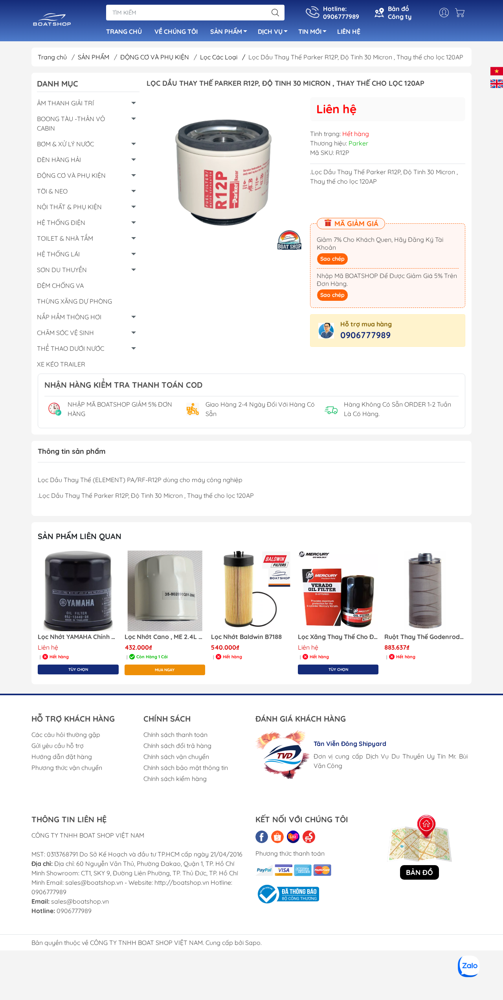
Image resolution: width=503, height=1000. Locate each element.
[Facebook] (261, 837)
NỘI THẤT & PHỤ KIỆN (69, 207)
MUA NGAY (164, 669)
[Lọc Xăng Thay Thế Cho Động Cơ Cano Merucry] (338, 591)
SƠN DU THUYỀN (62, 270)
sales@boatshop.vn (80, 901)
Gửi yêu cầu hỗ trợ (57, 746)
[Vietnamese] (496, 70)
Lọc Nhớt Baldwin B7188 (246, 637)
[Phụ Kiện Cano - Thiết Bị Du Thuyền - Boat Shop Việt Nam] (52, 21)
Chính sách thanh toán (175, 734)
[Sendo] (309, 837)
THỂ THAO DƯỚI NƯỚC (70, 348)
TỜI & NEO (52, 191)
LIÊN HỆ (348, 31)
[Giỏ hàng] (462, 12)
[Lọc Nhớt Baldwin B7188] (251, 591)
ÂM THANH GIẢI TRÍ (65, 103)
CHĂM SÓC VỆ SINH (65, 333)
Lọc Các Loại (222, 57)
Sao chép (332, 258)
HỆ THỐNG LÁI (58, 254)
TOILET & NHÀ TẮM (65, 238)
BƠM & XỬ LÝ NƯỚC (65, 144)
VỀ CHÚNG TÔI (176, 31)
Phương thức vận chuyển (66, 768)
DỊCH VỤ (270, 31)
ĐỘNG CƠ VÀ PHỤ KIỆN (155, 57)
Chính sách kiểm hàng (175, 779)
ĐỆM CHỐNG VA (60, 285)
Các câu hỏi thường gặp (65, 734)
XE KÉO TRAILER (61, 364)
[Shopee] (277, 837)
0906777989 (365, 335)
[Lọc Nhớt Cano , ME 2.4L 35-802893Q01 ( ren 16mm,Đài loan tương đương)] (165, 591)
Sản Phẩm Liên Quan (79, 536)
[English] (496, 83)
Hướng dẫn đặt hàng (61, 757)
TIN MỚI (309, 31)
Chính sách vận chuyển (176, 757)
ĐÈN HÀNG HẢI (59, 160)
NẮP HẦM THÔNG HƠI (69, 317)
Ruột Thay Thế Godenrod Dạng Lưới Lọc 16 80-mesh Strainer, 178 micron (424, 637)
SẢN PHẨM (226, 31)
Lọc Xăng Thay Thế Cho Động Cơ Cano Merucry (338, 637)
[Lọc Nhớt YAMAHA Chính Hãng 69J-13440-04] (78, 591)
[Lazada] (293, 837)
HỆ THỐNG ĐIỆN (61, 223)
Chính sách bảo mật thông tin (185, 768)
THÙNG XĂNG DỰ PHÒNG (74, 301)
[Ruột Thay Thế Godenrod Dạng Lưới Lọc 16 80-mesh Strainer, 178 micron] (424, 591)
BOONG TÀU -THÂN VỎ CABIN (71, 123)
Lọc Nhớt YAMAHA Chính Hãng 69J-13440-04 (78, 637)
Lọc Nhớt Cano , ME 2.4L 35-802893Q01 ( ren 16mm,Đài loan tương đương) (165, 637)
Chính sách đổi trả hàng (177, 746)
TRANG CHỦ (124, 31)
